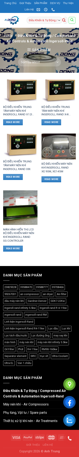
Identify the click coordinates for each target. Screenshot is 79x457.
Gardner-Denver (37, 300)
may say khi (60, 335)
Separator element (15, 356)
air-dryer (48, 294)
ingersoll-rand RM (36, 314)
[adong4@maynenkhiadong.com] (39, 10)
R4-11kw (32, 349)
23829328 (10, 287)
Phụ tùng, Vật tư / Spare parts (25, 413)
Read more (13, 122)
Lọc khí (66, 328)
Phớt (20, 349)
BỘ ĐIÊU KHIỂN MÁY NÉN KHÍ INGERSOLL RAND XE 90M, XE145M (57, 167)
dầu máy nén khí (14, 300)
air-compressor (29, 294)
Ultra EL (8, 363)
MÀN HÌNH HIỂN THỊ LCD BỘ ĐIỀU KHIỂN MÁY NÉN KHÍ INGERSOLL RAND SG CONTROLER (18, 235)
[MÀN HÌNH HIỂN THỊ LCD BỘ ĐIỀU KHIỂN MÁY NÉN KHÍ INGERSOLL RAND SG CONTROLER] (20, 207)
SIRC (33, 356)
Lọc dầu (53, 328)
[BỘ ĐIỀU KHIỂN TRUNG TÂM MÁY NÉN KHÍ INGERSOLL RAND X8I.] (20, 145)
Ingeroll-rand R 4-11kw (53, 307)
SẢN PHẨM (40, 3)
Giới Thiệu (25, 3)
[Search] (72, 20)
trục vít (44, 356)
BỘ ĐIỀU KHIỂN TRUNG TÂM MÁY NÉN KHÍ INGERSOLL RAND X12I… (18, 110)
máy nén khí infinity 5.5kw (52, 342)
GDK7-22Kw (58, 300)
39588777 (42, 287)
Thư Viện (68, 3)
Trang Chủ (10, 3)
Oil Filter (9, 349)
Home (8, 36)
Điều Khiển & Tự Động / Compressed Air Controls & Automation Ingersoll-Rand (34, 393)
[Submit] (63, 20)
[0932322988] (53, 10)
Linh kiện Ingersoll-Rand (18, 321)
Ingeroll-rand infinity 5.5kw (20, 307)
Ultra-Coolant (60, 356)
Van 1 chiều (24, 363)
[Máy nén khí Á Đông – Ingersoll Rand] (11, 20)
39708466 (58, 287)
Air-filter (61, 294)
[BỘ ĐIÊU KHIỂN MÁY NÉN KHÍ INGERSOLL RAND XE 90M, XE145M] (59, 146)
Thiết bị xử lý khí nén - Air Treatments (30, 421)
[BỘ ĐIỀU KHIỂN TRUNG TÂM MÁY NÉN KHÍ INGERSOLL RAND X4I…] (59, 91)
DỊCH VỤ (55, 3)
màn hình (9, 342)
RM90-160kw (49, 349)
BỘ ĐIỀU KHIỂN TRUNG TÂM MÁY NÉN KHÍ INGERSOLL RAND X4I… (56, 110)
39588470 (26, 287)
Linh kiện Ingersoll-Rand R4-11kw (24, 328)
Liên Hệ (29, 9)
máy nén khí (26, 342)
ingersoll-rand (12, 314)
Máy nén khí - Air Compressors (26, 404)
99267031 (10, 294)
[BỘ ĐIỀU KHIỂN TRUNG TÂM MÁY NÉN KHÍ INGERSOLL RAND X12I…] (20, 91)
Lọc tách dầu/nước (15, 335)
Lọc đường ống (40, 335)
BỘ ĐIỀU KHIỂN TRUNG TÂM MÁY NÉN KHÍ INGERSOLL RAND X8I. (17, 165)
